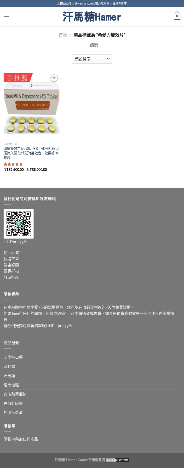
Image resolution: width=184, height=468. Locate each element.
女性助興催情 (15, 394)
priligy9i (20, 241)
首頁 (62, 35)
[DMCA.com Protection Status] (117, 460)
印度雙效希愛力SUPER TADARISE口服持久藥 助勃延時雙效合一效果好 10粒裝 (31, 152)
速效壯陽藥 (13, 403)
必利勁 (9, 366)
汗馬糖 (9, 375)
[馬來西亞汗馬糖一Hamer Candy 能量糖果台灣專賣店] (92, 16)
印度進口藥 (13, 357)
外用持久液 (13, 412)
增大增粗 (11, 385)
